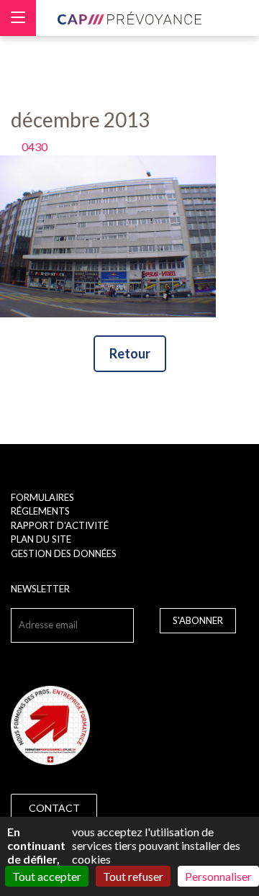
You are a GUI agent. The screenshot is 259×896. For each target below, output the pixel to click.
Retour (129, 353)
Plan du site (41, 539)
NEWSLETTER (40, 588)
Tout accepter (46, 876)
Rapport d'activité (60, 525)
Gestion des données (64, 553)
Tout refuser (133, 876)
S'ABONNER (198, 620)
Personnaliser (218, 876)
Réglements (40, 511)
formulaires (42, 497)
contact (54, 808)
